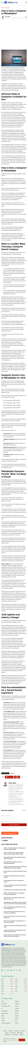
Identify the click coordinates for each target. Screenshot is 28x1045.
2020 (7, 986)
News (2, 1001)
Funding (17, 1011)
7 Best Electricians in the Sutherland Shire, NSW (15, 889)
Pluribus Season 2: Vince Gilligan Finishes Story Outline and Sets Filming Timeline (15, 935)
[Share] (25, 17)
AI (1, 1008)
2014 (7, 993)
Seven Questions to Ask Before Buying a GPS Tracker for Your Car (14, 898)
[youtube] (11, 970)
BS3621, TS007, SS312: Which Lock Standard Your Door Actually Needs (14, 893)
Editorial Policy (7, 1034)
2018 (7, 988)
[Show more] (22, 777)
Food (16, 1020)
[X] (15, 777)
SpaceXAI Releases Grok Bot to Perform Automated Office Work (13, 862)
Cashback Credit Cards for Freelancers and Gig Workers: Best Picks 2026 (15, 931)
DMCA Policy (20, 1032)
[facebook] (2, 970)
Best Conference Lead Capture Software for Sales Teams (15, 872)
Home (2, 7)
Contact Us (16, 1030)
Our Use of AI (13, 1032)
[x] (8, 970)
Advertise (11, 1030)
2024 (7, 981)
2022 (7, 984)
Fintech (16, 1023)
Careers (7, 1032)
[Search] (26, 2)
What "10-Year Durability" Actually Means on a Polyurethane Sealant (14, 921)
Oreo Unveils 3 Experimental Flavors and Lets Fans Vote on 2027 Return (14, 912)
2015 (21, 991)
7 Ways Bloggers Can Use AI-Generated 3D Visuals (14, 881)
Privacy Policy (15, 1034)
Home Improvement (5, 1006)
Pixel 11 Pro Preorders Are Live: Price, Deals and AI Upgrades (15, 917)
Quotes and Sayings (5, 1023)
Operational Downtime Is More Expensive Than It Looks (15, 926)
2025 (21, 979)
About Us (5, 1030)
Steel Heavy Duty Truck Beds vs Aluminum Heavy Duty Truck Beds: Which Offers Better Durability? (15, 903)
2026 (7, 979)
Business (17, 1001)
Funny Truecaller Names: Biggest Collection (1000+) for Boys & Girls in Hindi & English (14, 853)
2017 (21, 988)
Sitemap (22, 1034)
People (3, 1018)
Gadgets (17, 1008)
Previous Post (5, 829)
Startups (17, 1018)
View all (23, 810)
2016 (7, 991)
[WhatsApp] (18, 777)
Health (16, 1006)
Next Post (23, 829)
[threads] (17, 970)
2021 (21, 984)
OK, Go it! (22, 1040)
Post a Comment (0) (14, 824)
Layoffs (3, 1020)
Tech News (3, 1003)
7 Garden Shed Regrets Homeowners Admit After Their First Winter (15, 886)
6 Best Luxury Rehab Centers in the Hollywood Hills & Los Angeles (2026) (14, 848)
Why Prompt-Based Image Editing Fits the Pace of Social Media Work (15, 907)
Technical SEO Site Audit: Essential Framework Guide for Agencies (14, 858)
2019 (21, 986)
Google (16, 1015)
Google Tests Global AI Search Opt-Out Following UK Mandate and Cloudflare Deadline (15, 867)
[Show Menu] (2, 2)
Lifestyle (17, 1003)
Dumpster (7, 7)
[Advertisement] (14, 34)
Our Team (22, 1030)
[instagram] (14, 970)
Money (16, 1013)
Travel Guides (4, 1011)
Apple (2, 1015)
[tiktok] (5, 970)
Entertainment (4, 1013)
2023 (21, 981)
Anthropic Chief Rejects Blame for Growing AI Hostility (14, 876)
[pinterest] (20, 970)
